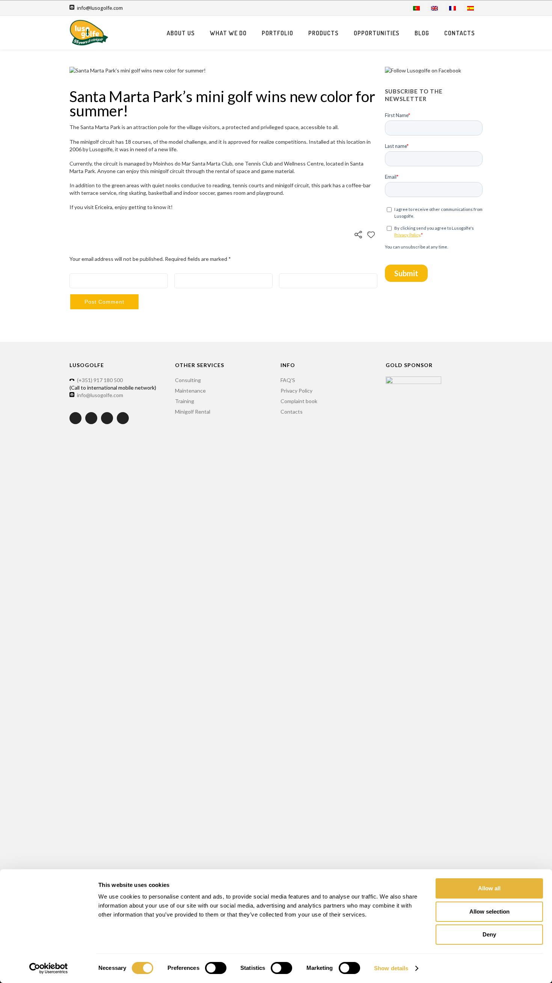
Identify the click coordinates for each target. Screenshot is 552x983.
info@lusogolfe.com (100, 8)
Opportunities (377, 33)
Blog (422, 33)
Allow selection (489, 911)
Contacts (459, 33)
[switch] (215, 968)
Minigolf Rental (192, 411)
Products (323, 33)
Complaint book (299, 401)
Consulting (188, 380)
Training (184, 401)
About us (181, 33)
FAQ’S (288, 380)
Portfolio (277, 33)
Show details (391, 968)
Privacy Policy (296, 390)
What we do (228, 33)
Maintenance (190, 390)
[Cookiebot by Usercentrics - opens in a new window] (48, 968)
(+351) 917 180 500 (100, 380)
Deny (489, 934)
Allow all (489, 888)
